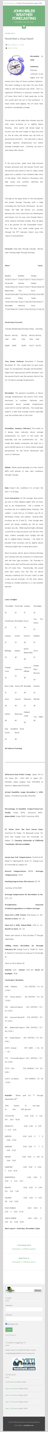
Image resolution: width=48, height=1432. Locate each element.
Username (8, 1305)
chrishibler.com (28, 1425)
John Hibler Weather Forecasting (24, 14)
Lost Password (10, 1335)
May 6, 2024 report (12, 1395)
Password (8, 1315)
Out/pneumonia (9, 3)
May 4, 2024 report (12, 1401)
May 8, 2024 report (12, 1388)
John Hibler (13, 48)
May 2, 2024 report (12, 1408)
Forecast (10, 33)
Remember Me (12, 1324)
